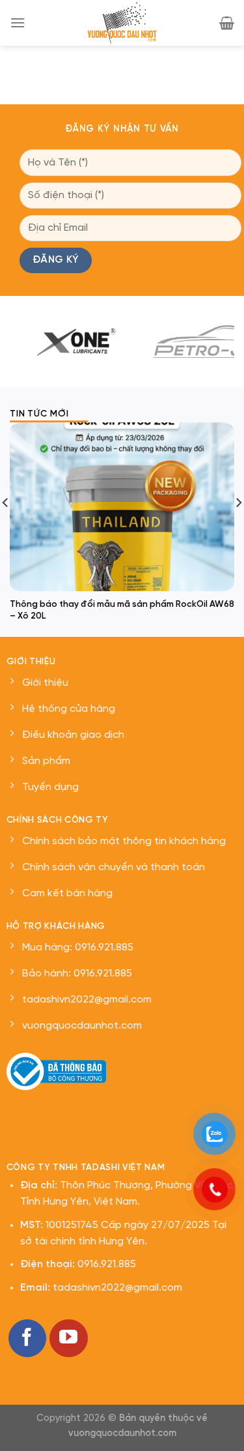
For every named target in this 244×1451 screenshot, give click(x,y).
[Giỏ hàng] (226, 22)
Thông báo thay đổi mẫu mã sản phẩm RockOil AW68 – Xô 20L (122, 610)
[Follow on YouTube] (68, 1338)
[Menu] (17, 22)
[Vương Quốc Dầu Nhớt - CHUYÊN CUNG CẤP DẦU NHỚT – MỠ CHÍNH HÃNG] (122, 23)
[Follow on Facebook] (27, 1338)
